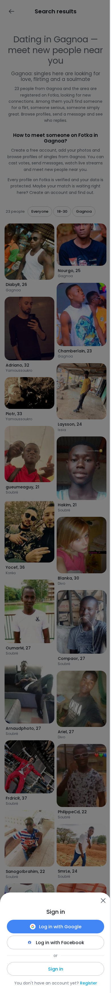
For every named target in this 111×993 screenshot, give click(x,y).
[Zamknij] (103, 900)
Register (88, 983)
